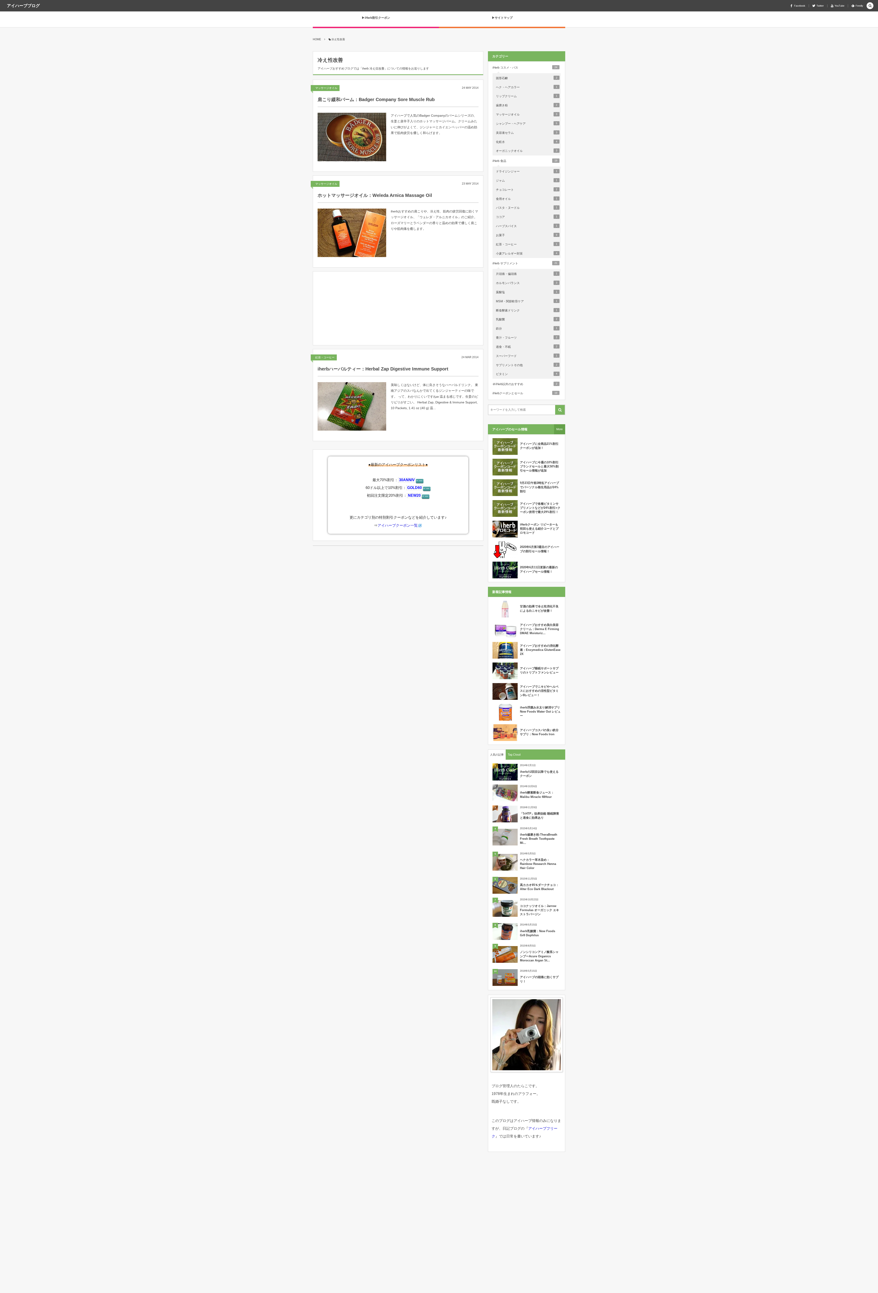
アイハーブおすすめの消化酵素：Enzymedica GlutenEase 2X (540, 650)
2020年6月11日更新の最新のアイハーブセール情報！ (539, 569)
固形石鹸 (526, 78)
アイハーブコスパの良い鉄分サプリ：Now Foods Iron (539, 732)
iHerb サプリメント (525, 263)
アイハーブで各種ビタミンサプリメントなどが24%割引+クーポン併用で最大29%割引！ (540, 508)
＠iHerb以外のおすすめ (525, 384)
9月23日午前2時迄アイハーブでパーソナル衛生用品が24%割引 (539, 487)
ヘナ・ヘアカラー (526, 87)
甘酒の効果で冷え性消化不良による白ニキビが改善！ (539, 608)
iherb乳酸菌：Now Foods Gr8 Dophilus (537, 933)
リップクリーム (526, 96)
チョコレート (526, 189)
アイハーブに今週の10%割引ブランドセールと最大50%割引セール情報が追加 (539, 466)
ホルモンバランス (526, 283)
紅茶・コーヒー (325, 357)
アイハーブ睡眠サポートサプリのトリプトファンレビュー (539, 670)
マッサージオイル (326, 88)
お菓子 (526, 235)
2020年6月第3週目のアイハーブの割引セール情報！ (539, 549)
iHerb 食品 (525, 161)
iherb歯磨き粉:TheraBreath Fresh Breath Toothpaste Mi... (538, 839)
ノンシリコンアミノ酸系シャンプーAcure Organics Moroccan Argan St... (539, 956)
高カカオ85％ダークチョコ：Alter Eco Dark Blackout (539, 887)
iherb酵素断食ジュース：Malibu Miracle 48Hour (537, 794)
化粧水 (526, 142)
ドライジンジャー (526, 171)
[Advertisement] (398, 309)
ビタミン (526, 374)
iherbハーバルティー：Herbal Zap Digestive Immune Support (383, 368)
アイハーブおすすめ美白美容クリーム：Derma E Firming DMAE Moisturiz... (539, 629)
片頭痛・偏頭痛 (526, 274)
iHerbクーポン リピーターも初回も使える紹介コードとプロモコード (539, 528)
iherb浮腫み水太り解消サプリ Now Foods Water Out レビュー (540, 711)
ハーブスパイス (526, 226)
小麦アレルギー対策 (526, 253)
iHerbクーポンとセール (525, 393)
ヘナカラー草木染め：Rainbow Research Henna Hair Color (538, 864)
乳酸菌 (526, 319)
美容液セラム (526, 132)
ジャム (526, 180)
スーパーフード (526, 356)
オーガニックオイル (526, 151)
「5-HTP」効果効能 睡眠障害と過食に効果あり (539, 815)
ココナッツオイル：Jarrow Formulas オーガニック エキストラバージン (539, 910)
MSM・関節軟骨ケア (526, 301)
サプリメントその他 (526, 365)
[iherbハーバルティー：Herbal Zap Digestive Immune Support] (352, 406)
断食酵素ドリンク (526, 310)
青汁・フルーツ (526, 337)
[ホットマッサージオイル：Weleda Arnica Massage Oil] (352, 233)
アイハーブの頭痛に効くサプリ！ (539, 979)
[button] (870, 6)
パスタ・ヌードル (526, 207)
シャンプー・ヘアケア (526, 123)
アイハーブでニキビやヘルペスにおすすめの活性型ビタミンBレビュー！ (539, 691)
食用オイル (526, 199)
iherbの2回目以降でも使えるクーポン (539, 774)
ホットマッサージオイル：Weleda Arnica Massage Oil (375, 195)
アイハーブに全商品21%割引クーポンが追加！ (539, 446)
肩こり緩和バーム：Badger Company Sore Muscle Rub (376, 99)
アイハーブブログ (23, 5)
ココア (526, 217)
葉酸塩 (526, 292)
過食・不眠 (526, 347)
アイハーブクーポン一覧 (397, 525)
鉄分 (526, 328)
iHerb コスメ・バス (525, 67)
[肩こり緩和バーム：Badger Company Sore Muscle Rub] (352, 137)
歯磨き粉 (526, 105)
